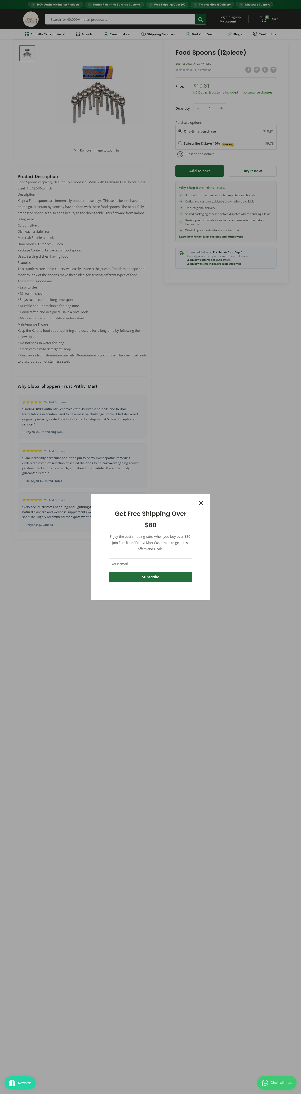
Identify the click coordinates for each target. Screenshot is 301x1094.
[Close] (201, 502)
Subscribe (150, 577)
